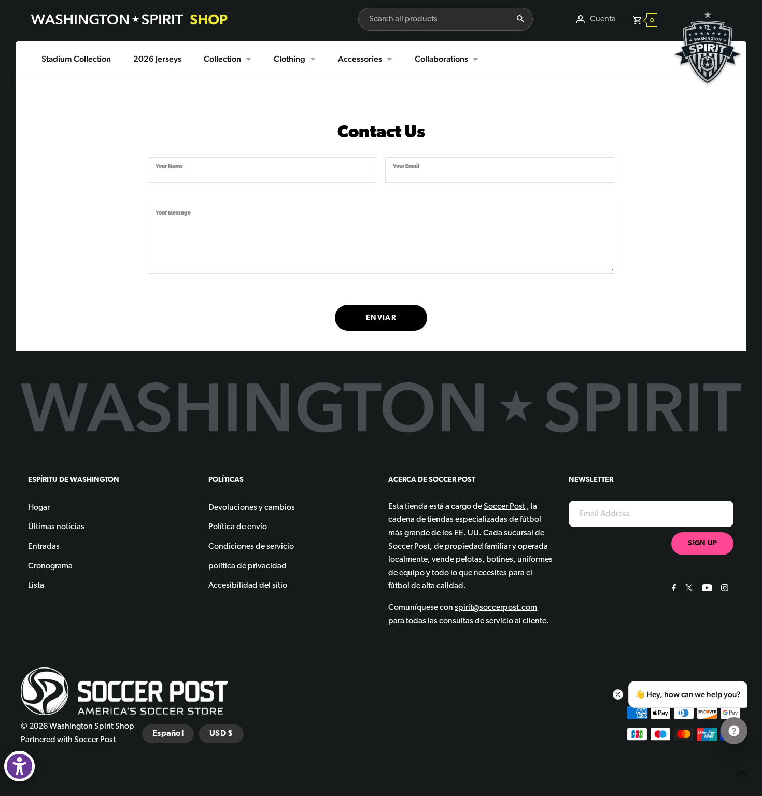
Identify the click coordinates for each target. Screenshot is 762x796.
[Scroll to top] (741, 775)
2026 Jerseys (157, 59)
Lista (36, 585)
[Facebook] (672, 589)
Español (168, 734)
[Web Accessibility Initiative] (19, 766)
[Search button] (520, 19)
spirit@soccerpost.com (496, 608)
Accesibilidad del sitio (247, 585)
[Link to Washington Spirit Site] (707, 91)
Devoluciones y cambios (251, 508)
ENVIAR (381, 318)
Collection (222, 59)
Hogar (39, 508)
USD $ (221, 734)
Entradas (44, 547)
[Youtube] (705, 589)
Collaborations (441, 59)
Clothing (289, 59)
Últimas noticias (56, 527)
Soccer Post (95, 740)
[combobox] (433, 19)
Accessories (360, 59)
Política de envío (237, 527)
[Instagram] (723, 589)
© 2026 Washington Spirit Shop (77, 726)
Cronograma (50, 566)
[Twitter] (688, 589)
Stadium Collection (76, 59)
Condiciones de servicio (251, 547)
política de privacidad (247, 566)
